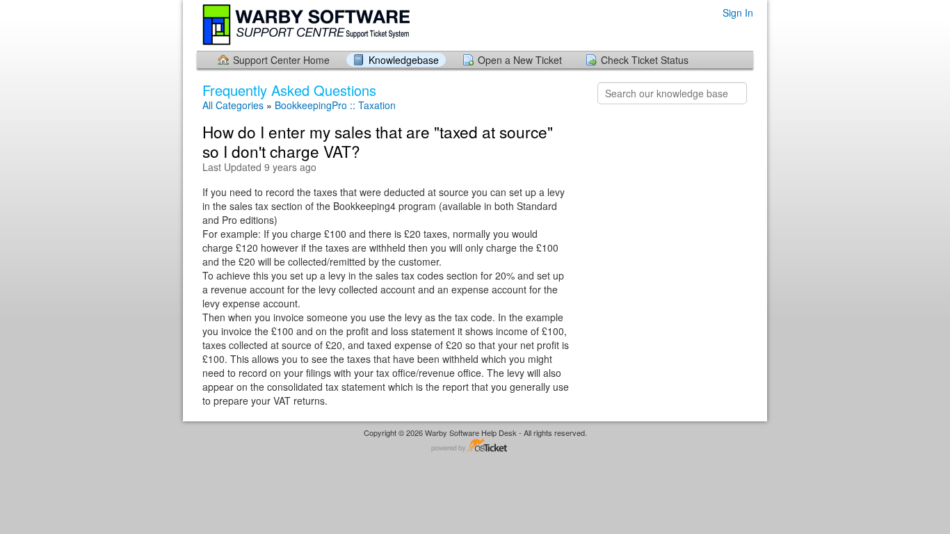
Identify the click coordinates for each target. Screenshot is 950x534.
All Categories (233, 105)
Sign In (738, 13)
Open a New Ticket (520, 60)
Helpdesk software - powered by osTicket (475, 446)
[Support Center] (307, 24)
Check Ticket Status (645, 60)
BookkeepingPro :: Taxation (335, 105)
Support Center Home (281, 60)
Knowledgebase (404, 60)
